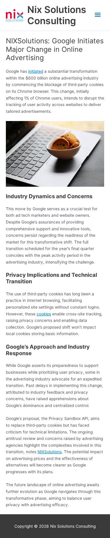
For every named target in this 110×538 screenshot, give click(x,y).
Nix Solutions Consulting (56, 15)
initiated (35, 71)
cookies (44, 314)
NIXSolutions (50, 451)
